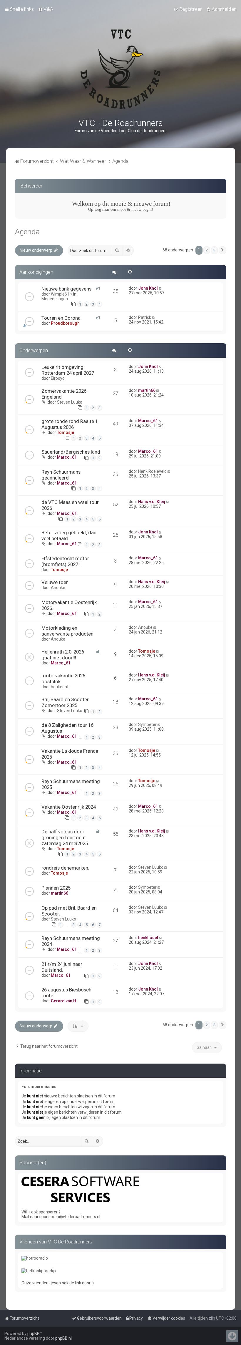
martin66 (146, 390)
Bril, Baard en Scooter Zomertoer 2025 (65, 702)
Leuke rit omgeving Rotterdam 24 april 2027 (67, 370)
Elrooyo (58, 378)
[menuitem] (45, 9)
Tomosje (65, 432)
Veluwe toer (54, 582)
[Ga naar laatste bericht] (161, 288)
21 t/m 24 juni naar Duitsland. (61, 967)
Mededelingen (54, 298)
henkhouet (148, 937)
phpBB (33, 1333)
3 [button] (214, 250)
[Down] (232, 1336)
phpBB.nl (63, 1338)
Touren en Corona (61, 318)
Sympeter (147, 724)
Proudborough (65, 323)
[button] (222, 250)
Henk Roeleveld (152, 471)
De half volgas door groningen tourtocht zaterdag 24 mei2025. (65, 837)
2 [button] (207, 250)
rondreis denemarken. (65, 868)
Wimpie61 (60, 294)
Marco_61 (148, 420)
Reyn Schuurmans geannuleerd (61, 475)
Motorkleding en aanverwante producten (67, 631)
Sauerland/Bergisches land (70, 452)
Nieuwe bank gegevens (66, 289)
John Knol (148, 288)
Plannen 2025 (56, 888)
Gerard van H (63, 1001)
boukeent (59, 686)
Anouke (58, 587)
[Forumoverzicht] (120, 69)
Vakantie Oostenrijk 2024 (68, 807)
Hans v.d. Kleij (151, 501)
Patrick (144, 317)
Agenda (27, 232)
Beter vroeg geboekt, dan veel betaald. (68, 535)
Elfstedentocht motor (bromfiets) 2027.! (65, 561)
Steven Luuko (69, 402)
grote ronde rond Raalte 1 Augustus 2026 (69, 424)
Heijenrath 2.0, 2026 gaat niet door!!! (62, 655)
